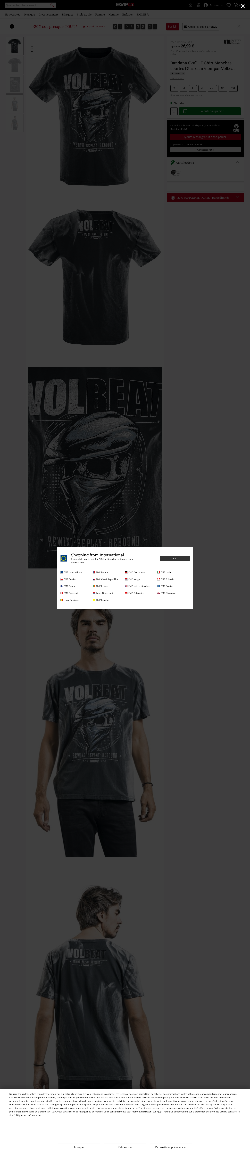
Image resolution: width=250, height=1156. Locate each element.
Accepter (79, 1147)
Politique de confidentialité (26, 1115)
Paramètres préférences (171, 1147)
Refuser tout (125, 1147)
